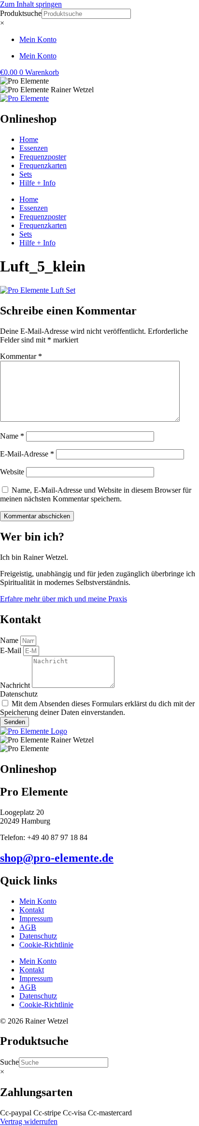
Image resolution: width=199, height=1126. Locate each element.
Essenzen (33, 148)
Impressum (36, 918)
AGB (27, 927)
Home (28, 139)
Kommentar (21, 356)
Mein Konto (38, 39)
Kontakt (31, 910)
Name (12, 436)
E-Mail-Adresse (27, 454)
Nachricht (16, 685)
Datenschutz (19, 694)
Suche (9, 1062)
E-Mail (11, 650)
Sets (25, 174)
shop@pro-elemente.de (57, 858)
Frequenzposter (42, 157)
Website (12, 472)
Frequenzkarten (43, 165)
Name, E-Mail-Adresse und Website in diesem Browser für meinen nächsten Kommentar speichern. (95, 494)
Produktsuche (21, 13)
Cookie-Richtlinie (46, 945)
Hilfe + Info (37, 183)
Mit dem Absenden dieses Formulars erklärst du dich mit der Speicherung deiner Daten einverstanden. (97, 707)
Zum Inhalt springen (31, 4)
